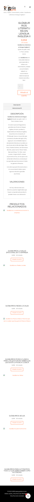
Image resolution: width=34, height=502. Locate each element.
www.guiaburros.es (21, 491)
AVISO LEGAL (9, 493)
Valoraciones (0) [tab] (17, 108)
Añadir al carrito (24, 93)
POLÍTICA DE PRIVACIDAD (21, 493)
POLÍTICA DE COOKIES (17, 496)
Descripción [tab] (17, 105)
